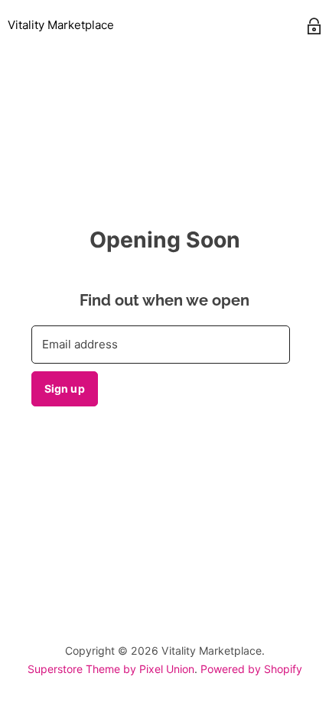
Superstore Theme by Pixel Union (111, 668)
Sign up (64, 388)
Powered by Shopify (251, 668)
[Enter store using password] (314, 26)
